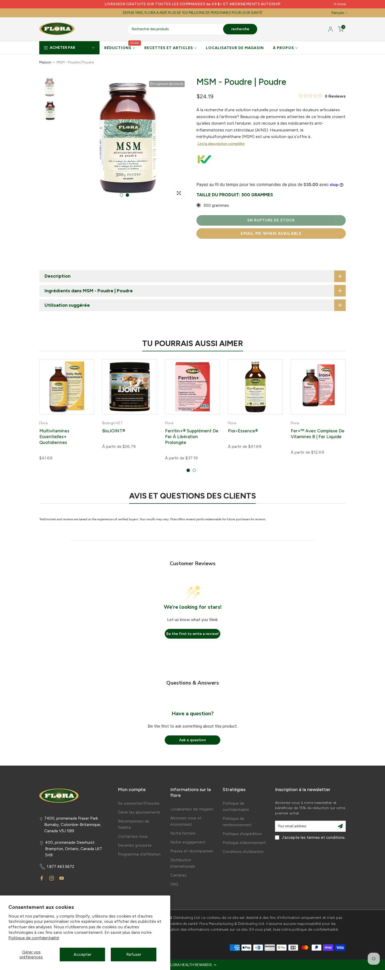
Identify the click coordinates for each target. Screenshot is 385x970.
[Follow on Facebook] (41, 878)
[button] (192, 965)
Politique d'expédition (242, 833)
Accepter (82, 954)
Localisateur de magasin (191, 809)
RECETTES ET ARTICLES (168, 48)
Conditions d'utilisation (243, 851)
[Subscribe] (340, 826)
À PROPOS (283, 48)
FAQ (174, 884)
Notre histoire (183, 833)
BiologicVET (112, 423)
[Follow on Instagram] (51, 878)
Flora (43, 423)
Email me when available (271, 233)
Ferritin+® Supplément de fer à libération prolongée (191, 436)
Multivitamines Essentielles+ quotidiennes (54, 436)
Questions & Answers (192, 682)
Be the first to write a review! (192, 634)
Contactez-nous (133, 836)
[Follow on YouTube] (61, 878)
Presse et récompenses (191, 851)
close (46, 4)
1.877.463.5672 (60, 866)
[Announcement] (192, 4)
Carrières (178, 875)
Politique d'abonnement (244, 842)
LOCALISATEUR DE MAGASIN (235, 48)
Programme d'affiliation (139, 854)
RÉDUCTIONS (121, 47)
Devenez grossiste (135, 845)
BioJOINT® (113, 430)
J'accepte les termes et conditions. (313, 837)
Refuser (133, 954)
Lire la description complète (221, 143)
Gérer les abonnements (139, 812)
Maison (45, 62)
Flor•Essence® (243, 430)
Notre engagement (188, 842)
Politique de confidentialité (33, 937)
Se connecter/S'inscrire (139, 803)
